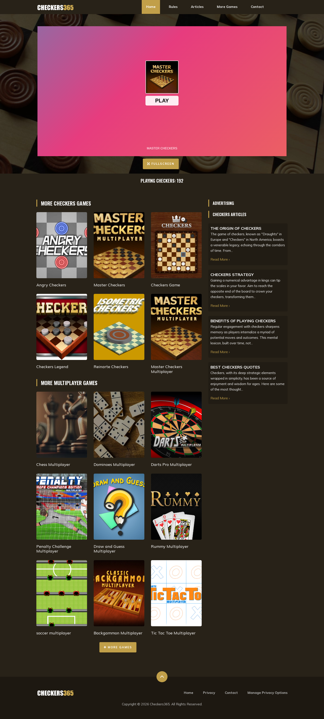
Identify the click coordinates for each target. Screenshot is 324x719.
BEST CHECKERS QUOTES (235, 367)
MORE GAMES (119, 647)
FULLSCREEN (162, 163)
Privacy (209, 693)
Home (151, 7)
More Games (227, 7)
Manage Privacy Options (268, 693)
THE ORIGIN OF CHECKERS (235, 228)
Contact (257, 7)
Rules (173, 7)
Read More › (220, 259)
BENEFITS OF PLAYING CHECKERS (243, 320)
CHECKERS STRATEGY (232, 274)
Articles (197, 7)
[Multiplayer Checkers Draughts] (55, 7)
